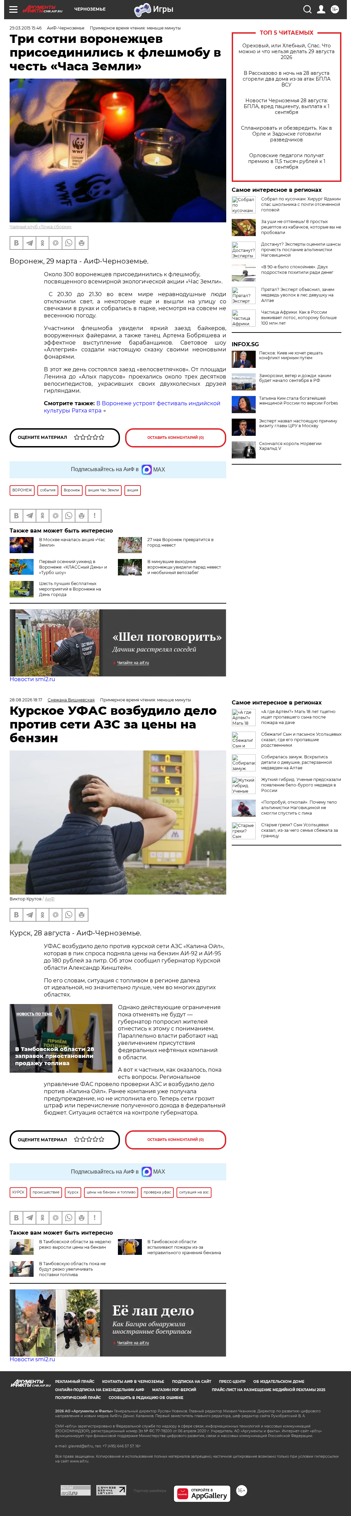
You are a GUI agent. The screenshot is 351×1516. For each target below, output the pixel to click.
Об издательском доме (278, 1381)
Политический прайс (78, 1398)
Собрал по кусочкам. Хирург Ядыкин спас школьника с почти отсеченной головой (301, 204)
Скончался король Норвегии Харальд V (290, 446)
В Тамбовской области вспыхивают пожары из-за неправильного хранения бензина (184, 1247)
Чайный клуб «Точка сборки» (41, 226)
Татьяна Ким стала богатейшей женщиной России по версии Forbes (298, 401)
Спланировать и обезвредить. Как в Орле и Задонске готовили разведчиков (286, 134)
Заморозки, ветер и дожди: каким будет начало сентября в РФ (295, 378)
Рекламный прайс (74, 1381)
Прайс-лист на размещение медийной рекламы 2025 (268, 1390)
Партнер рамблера (150, 1491)
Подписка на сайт (191, 1381)
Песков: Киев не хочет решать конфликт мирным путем (291, 355)
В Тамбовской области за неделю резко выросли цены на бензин (75, 1244)
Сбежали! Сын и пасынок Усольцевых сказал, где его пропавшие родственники (301, 740)
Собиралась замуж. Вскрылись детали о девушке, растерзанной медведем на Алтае (296, 762)
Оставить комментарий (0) (175, 437)
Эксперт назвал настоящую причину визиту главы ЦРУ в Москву (298, 423)
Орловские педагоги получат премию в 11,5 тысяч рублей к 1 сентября (286, 161)
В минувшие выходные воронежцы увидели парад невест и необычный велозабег (184, 567)
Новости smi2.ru (32, 679)
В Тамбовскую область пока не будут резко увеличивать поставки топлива (72, 1269)
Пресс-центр (232, 1381)
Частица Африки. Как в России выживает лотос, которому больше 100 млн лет (299, 318)
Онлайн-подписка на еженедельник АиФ (99, 1390)
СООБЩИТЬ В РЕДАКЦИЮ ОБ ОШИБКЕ (146, 1398)
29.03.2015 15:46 (25, 28)
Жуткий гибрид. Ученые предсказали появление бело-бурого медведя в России (301, 785)
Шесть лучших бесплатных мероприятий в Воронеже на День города (70, 589)
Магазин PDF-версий (174, 1390)
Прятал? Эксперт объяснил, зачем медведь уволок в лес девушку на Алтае (297, 295)
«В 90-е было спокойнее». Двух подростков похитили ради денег (297, 269)
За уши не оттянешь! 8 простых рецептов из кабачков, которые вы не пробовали (301, 227)
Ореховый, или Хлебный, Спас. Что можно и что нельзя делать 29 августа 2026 (287, 51)
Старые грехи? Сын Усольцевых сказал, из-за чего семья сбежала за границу (299, 830)
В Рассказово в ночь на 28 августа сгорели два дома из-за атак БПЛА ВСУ (286, 79)
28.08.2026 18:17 (26, 699)
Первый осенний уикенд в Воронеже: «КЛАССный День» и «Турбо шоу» (73, 567)
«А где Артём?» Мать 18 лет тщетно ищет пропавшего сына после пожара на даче (298, 717)
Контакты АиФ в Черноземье (133, 1381)
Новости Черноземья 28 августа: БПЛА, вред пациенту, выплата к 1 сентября (286, 106)
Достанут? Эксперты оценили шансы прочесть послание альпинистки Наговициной (301, 250)
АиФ (50, 898)
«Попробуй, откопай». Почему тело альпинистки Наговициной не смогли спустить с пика (299, 808)
